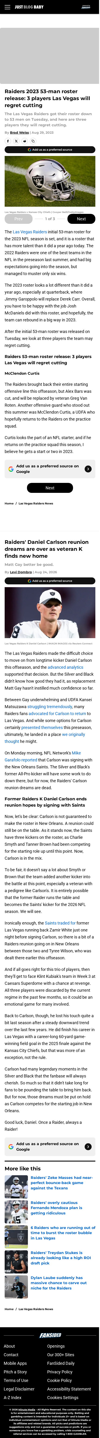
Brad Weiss (19, 132)
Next (81, 218)
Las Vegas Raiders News (36, 503)
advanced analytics (65, 667)
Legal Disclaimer (19, 1389)
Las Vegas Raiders (30, 231)
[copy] (33, 141)
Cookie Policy (59, 1380)
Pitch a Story (15, 1371)
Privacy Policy (60, 1371)
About (9, 1346)
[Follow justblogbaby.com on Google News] (88, 469)
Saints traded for (60, 923)
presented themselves (42, 727)
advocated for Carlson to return (57, 713)
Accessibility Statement (69, 1389)
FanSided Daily (61, 1363)
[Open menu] (7, 7)
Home (9, 503)
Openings (56, 1346)
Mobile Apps (15, 1363)
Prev (18, 218)
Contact (11, 1354)
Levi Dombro (21, 572)
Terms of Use (16, 1380)
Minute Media (26, 1409)
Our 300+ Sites (60, 1354)
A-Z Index (12, 1397)
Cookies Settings (62, 1397)
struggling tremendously (49, 706)
